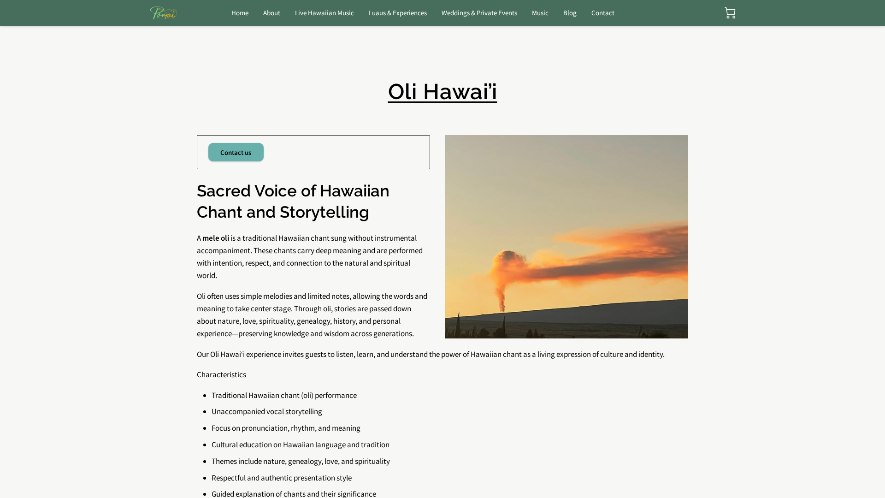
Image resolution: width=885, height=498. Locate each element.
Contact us (235, 152)
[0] (730, 12)
